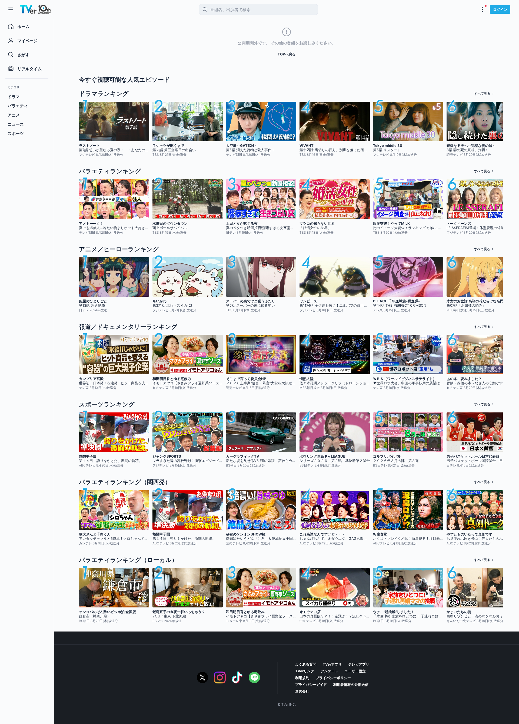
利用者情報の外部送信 (350, 684)
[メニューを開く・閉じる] (482, 9)
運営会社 (302, 691)
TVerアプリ (332, 664)
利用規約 (302, 678)
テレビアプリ (358, 664)
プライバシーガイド (311, 684)
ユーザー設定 (355, 671)
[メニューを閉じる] (10, 9)
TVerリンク (304, 671)
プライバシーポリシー (333, 678)
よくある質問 (305, 664)
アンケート (329, 671)
